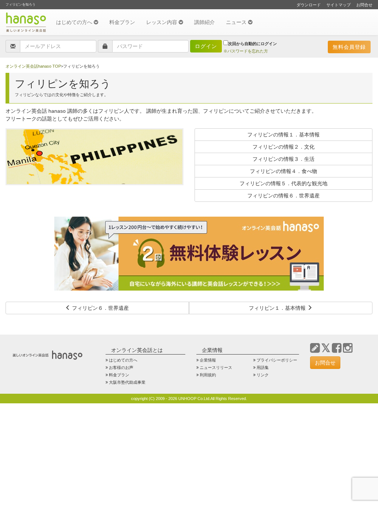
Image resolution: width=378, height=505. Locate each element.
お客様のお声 (121, 367)
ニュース (237, 22)
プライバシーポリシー (277, 360)
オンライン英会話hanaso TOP (33, 66)
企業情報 (208, 360)
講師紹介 (204, 22)
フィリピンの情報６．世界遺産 (283, 196)
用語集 (263, 367)
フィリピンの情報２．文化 (283, 147)
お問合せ (364, 5)
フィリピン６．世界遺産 (100, 308)
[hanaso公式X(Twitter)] (325, 348)
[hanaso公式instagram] (348, 348)
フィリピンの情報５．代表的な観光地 (283, 183)
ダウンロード (308, 5)
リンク (263, 375)
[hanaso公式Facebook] (336, 348)
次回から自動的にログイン (252, 43)
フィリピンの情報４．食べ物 (283, 171)
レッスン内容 (162, 22)
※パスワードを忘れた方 (245, 51)
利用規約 (208, 375)
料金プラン (122, 22)
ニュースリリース (216, 367)
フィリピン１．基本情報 (278, 308)
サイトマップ (338, 5)
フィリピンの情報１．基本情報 (283, 135)
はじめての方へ (75, 22)
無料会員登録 (349, 47)
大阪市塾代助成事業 (127, 382)
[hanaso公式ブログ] (315, 348)
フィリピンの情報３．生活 (283, 159)
